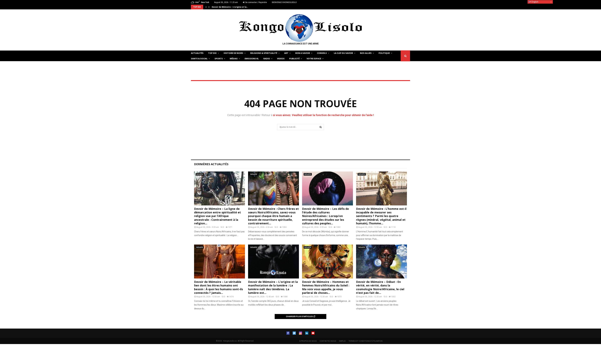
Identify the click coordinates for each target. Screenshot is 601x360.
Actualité (199, 174)
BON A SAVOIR (302, 53)
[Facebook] (288, 333)
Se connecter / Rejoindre (256, 2)
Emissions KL (252, 58)
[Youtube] (313, 333)
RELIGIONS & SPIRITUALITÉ (263, 53)
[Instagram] (300, 333)
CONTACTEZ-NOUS (328, 341)
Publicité (294, 58)
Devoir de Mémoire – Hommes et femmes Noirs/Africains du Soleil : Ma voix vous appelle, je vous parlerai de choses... (325, 287)
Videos (281, 58)
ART (286, 53)
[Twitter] (294, 333)
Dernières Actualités (211, 164)
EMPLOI (342, 341)
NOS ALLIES (366, 53)
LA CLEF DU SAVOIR (343, 53)
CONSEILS (322, 53)
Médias (234, 58)
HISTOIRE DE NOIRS (233, 53)
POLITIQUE (384, 53)
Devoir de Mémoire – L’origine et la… (230, 7)
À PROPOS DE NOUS (308, 341)
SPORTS (219, 58)
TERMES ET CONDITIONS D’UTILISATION (366, 341)
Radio (266, 58)
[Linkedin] (306, 333)
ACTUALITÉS (197, 53)
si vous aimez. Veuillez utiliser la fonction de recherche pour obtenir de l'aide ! (323, 115)
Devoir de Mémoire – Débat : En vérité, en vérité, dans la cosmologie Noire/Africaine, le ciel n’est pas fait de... (380, 287)
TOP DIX (212, 53)
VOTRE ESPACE (314, 58)
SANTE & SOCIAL (199, 58)
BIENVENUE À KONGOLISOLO (284, 2)
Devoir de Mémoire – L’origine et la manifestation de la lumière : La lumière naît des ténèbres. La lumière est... (273, 287)
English (534, 2)
